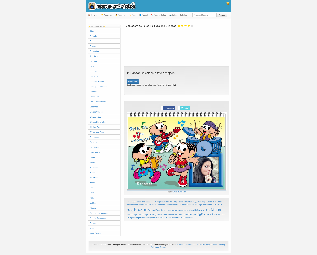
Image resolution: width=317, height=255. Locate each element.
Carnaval (93, 91)
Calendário (94, 76)
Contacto (181, 244)
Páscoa (93, 208)
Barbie (129, 204)
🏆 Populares (106, 15)
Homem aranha (173, 210)
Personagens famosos (98, 213)
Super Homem (142, 217)
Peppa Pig (194, 214)
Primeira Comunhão (98, 218)
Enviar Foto (132, 81)
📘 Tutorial (143, 15)
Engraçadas (94, 137)
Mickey (198, 210)
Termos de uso (192, 244)
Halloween (94, 177)
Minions (206, 210)
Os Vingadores (155, 214)
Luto (91, 187)
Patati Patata (168, 214)
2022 (148, 201)
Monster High (132, 214)
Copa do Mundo (204, 204)
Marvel (192, 210)
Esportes (93, 142)
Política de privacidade (208, 244)
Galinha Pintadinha (156, 210)
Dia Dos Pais (95, 127)
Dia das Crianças (96, 112)
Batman (135, 204)
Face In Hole (95, 147)
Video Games (95, 233)
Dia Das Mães (95, 117)
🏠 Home (92, 15)
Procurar (222, 15)
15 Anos (93, 31)
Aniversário (94, 51)
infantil (92, 182)
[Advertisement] (176, 46)
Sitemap (222, 244)
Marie (186, 210)
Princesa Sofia (209, 214)
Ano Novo (94, 56)
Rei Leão (221, 214)
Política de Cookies (158, 247)
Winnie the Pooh (187, 217)
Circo (195, 204)
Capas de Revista (97, 81)
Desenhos (94, 106)
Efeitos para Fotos (97, 132)
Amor (92, 41)
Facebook (167, 108)
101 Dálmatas (132, 202)
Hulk (182, 210)
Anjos (204, 201)
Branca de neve (145, 204)
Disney (130, 210)
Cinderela (189, 204)
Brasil (154, 204)
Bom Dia (93, 71)
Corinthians (216, 204)
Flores (92, 162)
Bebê (92, 66)
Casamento (94, 96)
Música (92, 192)
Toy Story (161, 217)
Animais (93, 46)
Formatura (94, 167)
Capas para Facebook (98, 86)
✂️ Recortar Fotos (158, 15)
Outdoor (93, 203)
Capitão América (172, 204)
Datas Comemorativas (98, 101)
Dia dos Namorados (98, 122)
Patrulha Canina (180, 214)
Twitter (184, 108)
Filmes (92, 157)
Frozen (140, 209)
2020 (139, 201)
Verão (92, 228)
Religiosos (94, 223)
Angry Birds (197, 202)
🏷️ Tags (132, 15)
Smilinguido (131, 217)
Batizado (93, 61)
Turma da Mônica (179, 191)
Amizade (93, 36)
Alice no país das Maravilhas (181, 201)
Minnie (216, 209)
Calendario (161, 204)
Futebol (93, 172)
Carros (182, 204)
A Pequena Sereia (162, 201)
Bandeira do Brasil (214, 201)
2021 (144, 201)
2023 (153, 201)
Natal (92, 198)
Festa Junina (95, 152)
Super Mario (153, 217)
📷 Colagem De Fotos (178, 15)
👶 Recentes (120, 15)
